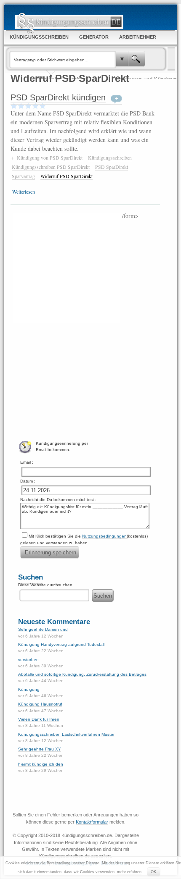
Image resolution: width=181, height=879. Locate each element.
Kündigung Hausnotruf (40, 704)
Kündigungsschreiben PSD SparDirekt (51, 166)
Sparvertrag (23, 176)
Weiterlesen (23, 191)
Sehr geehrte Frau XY (39, 749)
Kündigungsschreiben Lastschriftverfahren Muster (66, 734)
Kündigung (29, 689)
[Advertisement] (66, 266)
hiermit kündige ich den (40, 764)
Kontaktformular (92, 821)
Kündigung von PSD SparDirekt (50, 157)
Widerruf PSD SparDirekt (66, 176)
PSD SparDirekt (111, 166)
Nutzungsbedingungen (104, 536)
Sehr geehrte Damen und (43, 629)
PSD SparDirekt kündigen (58, 97)
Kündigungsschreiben (110, 157)
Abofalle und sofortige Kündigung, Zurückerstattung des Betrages (82, 674)
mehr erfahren (129, 872)
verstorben (28, 659)
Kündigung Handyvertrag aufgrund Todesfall (61, 644)
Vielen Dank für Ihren (38, 719)
